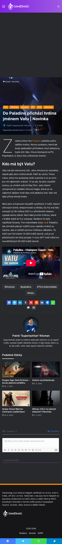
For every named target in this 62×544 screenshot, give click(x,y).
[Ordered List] (18, 450)
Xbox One (48, 107)
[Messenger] (47, 302)
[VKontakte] (42, 302)
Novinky (15, 81)
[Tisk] (34, 307)
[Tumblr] (25, 302)
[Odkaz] (32, 450)
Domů (7, 81)
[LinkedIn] (20, 302)
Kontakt (32, 533)
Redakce (23, 533)
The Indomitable (47, 286)
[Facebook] (9, 302)
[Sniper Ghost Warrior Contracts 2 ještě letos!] (16, 398)
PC (33, 107)
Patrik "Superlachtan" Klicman (19, 125)
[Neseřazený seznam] (22, 450)
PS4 (39, 107)
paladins (26, 286)
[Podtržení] (12, 450)
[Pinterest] (31, 302)
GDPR (40, 533)
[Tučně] (5, 450)
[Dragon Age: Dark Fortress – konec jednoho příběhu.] (16, 369)
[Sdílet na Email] (28, 307)
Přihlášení (54, 431)
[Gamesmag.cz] (18, 6)
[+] (39, 450)
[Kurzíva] (8, 450)
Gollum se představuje (43, 380)
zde (45, 222)
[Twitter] (14, 302)
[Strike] (15, 450)
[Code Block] (29, 450)
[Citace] (25, 450)
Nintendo (14, 107)
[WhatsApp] (53, 302)
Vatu (31, 293)
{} (36, 450)
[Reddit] (36, 302)
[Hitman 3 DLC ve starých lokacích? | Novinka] (46, 398)
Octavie (10, 286)
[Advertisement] (31, 45)
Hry (5, 107)
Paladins (36, 140)
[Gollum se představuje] (46, 369)
